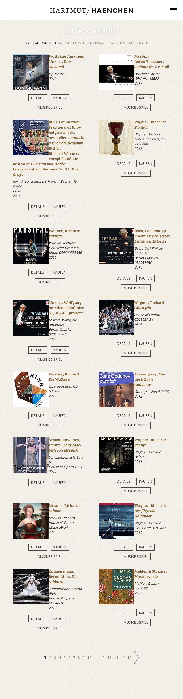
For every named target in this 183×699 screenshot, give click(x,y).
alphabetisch (124, 43)
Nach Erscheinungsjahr (87, 43)
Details (38, 97)
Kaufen (59, 97)
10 (89, 657)
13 (109, 657)
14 (116, 657)
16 (129, 657)
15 (123, 657)
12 (103, 657)
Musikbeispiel (50, 107)
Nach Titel (148, 43)
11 (96, 657)
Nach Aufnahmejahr (43, 43)
